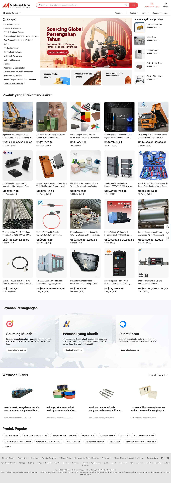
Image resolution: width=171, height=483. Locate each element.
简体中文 (22, 463)
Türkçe (148, 463)
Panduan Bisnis (152, 458)
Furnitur (7, 63)
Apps (144, 13)
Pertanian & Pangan (12, 24)
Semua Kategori (12, 13)
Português (75, 463)
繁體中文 (31, 463)
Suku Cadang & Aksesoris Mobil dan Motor (21, 36)
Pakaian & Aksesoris (12, 28)
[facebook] (162, 458)
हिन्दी (132, 463)
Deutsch (66, 463)
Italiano (85, 463)
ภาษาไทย (140, 463)
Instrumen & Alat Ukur (13, 75)
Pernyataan (35, 458)
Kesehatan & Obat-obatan (14, 68)
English (12, 463)
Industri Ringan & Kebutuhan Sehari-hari (20, 79)
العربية (114, 463)
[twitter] (168, 458)
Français (48, 463)
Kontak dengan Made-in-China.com (87, 458)
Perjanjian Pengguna (49, 458)
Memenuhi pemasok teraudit (124, 458)
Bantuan (133, 13)
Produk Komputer (11, 48)
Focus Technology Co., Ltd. (76, 470)
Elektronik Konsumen (13, 56)
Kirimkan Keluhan (8, 458)
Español (57, 463)
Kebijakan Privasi (65, 458)
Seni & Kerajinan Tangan (14, 32)
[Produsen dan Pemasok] (16, 5)
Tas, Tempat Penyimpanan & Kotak (18, 40)
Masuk (165, 6)
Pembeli (118, 13)
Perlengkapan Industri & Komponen (18, 71)
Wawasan (140, 458)
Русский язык (96, 463)
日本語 (39, 463)
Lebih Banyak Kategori (13, 83)
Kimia (6, 44)
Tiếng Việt (157, 463)
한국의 (106, 463)
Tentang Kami (22, 458)
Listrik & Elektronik (12, 60)
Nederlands (123, 463)
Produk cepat (106, 458)
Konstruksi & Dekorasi (13, 52)
